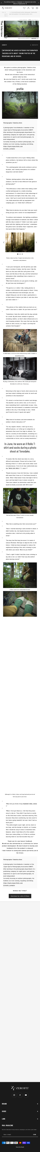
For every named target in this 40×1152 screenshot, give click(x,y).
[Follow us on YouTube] (25, 1095)
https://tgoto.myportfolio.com (13, 146)
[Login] (28, 8)
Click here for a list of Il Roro (20, 896)
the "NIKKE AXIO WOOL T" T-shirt (16, 468)
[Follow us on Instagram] (14, 1095)
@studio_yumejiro (9, 148)
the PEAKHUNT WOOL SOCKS (28, 804)
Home (3, 12)
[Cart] (32, 8)
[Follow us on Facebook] (20, 1095)
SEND (34, 1134)
